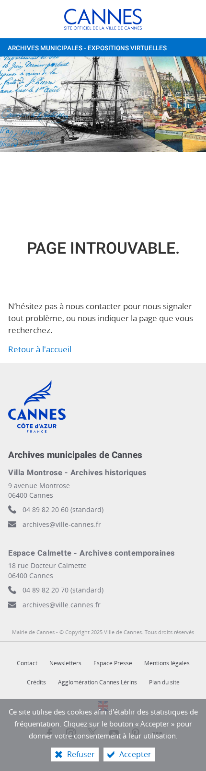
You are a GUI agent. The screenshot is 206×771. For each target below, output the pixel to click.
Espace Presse (112, 663)
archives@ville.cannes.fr (62, 604)
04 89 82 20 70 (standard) (63, 589)
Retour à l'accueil (39, 349)
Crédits (36, 682)
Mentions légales (167, 663)
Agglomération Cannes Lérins (97, 682)
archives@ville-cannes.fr (62, 524)
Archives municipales (87, 48)
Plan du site (164, 682)
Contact (27, 663)
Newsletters (65, 663)
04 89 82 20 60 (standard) (63, 509)
